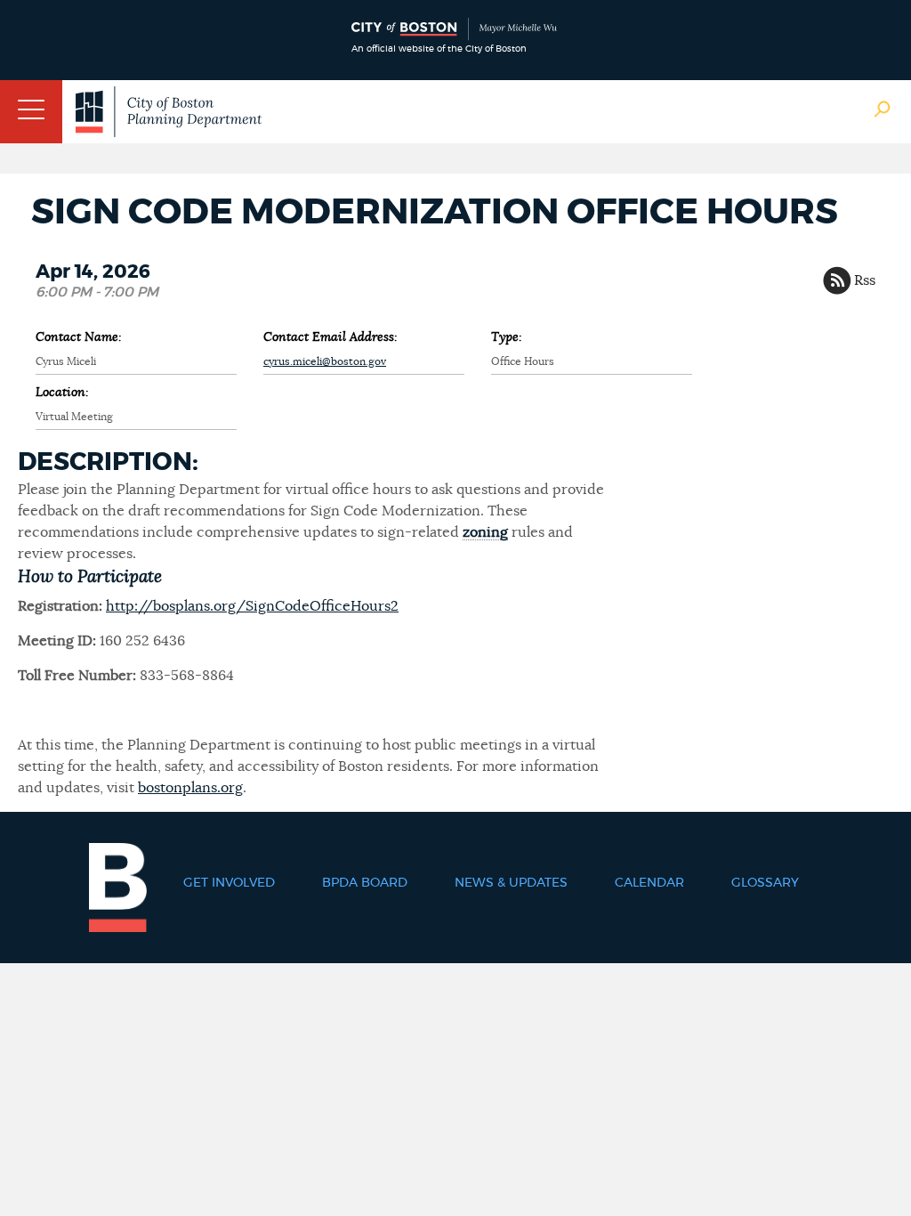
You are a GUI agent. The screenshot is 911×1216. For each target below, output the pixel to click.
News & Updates (511, 883)
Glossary (765, 883)
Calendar (649, 883)
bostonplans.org (190, 788)
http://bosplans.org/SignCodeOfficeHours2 (252, 606)
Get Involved (229, 883)
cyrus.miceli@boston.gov (324, 361)
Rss (864, 280)
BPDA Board (364, 883)
